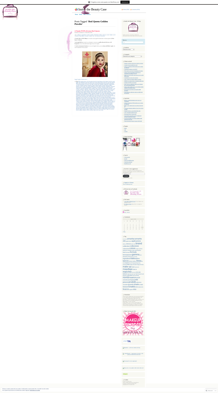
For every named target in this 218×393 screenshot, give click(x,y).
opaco (89, 101)
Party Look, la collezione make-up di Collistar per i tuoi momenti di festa (133, 85)
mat (88, 97)
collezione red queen (110, 89)
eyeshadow (78, 92)
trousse (112, 109)
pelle (136, 280)
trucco (77, 110)
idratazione (113, 93)
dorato (81, 91)
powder (79, 102)
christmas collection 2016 (85, 88)
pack (94, 101)
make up (104, 34)
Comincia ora (125, 2)
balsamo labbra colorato (100, 85)
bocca (81, 86)
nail (97, 98)
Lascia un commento (100, 35)
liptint (80, 96)
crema (140, 248)
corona (105, 90)
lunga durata (133, 264)
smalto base (98, 107)
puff (98, 102)
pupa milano (110, 102)
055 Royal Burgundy (99, 83)
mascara (133, 272)
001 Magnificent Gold (83, 82)
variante (84, 110)
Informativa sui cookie (35, 390)
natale (102, 99)
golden (110, 92)
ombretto (88, 100)
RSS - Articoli (127, 212)
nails (100, 99)
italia (101, 94)
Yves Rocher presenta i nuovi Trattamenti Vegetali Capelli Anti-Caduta (132, 116)
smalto (90, 35)
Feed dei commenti (128, 162)
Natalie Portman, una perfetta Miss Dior (132, 110)
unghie (80, 110)
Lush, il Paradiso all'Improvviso (130, 112)
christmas (99, 87)
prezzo (83, 102)
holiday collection (91, 93)
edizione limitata (86, 91)
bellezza (79, 34)
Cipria (88, 34)
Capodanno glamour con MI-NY (130, 69)
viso (97, 110)
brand (89, 86)
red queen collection (99, 103)
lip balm (98, 95)
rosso (77, 107)
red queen (83, 103)
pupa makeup (104, 102)
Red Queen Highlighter (84, 104)
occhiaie (84, 100)
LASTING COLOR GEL (81, 95)
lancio (106, 94)
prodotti (86, 102)
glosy (105, 92)
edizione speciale (93, 91)
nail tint (91, 99)
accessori (87, 84)
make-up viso (101, 96)
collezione (86, 89)
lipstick (77, 96)
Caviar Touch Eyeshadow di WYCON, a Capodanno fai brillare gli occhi (132, 73)
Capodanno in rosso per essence (131, 77)
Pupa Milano (81, 35)
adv (90, 84)
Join (125, 129)
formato (88, 92)
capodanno (94, 87)
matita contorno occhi (97, 97)
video (94, 110)
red (79, 103)
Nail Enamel (112, 98)
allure (92, 84)
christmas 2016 (105, 87)
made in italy (91, 96)
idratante (108, 93)
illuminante (96, 34)
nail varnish (96, 99)
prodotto (90, 102)
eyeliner (92, 34)
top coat (97, 109)
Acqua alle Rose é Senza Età (130, 114)
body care (85, 86)
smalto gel (91, 108)
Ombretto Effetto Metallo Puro (96, 100)
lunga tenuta (140, 264)
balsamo (86, 85)
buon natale (98, 86)
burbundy (103, 86)
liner (95, 95)
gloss (141, 254)
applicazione (111, 84)
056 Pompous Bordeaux (109, 83)
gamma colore (101, 92)
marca (82, 97)
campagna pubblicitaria (87, 87)
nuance (77, 100)
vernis (87, 110)
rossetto (86, 35)
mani (108, 34)
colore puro (92, 90)
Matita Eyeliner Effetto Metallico (108, 97)
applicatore (106, 84)
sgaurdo (83, 107)
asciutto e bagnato (80, 85)
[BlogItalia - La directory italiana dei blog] (131, 347)
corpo (108, 90)
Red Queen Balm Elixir (90, 103)
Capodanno (84, 34)
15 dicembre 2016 (88, 32)
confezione (101, 90)
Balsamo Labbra (91, 85)
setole (80, 107)
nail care (104, 98)
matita (91, 97)
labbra (100, 34)
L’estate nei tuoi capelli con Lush (130, 65)
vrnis (99, 110)
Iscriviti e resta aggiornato (131, 168)
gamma (95, 92)
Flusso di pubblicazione (129, 160)
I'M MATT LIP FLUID (100, 93)
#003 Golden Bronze (82, 81)
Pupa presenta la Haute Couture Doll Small (133, 121)
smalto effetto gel (105, 107)
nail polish (83, 99)
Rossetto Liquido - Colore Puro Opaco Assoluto (104, 106)
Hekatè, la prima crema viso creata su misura (133, 63)
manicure (109, 96)
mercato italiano (90, 98)
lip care (101, 95)
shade (91, 107)
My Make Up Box (127, 204)
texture (113, 108)
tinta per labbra (79, 109)
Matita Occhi (78, 98)
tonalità (90, 109)
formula (92, 92)
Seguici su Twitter (129, 182)
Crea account (127, 157)
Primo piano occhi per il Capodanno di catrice (133, 70)
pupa (100, 102)
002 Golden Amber (99, 82)
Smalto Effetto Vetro (84, 108)
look (87, 96)
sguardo (87, 107)
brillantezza (93, 86)
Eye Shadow (104, 91)
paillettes (105, 101)
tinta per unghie (86, 109)
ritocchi (82, 106)
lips (114, 95)
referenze (78, 106)
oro (91, 101)
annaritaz (81, 32)
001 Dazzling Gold (91, 81)
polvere (109, 101)
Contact (125, 131)
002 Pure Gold (106, 82)
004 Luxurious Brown (83, 83)
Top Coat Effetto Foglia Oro (104, 109)
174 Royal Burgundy (80, 84)
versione (91, 110)
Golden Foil (81, 93)
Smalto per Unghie (97, 108)
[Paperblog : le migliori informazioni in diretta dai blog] (127, 342)
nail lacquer (78, 99)
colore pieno (86, 90)
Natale (111, 34)
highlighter (86, 93)
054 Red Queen (91, 83)
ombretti (76, 35)
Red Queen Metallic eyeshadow (95, 104)
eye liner (99, 91)
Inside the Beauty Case (92, 9)
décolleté (78, 91)
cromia (111, 90)
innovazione (96, 94)
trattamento (140, 287)
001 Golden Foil (106, 81)
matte (85, 98)
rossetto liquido (91, 106)
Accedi (125, 158)
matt (83, 98)
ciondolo (93, 88)
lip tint (108, 95)
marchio (85, 97)
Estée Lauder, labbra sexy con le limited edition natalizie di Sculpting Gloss (133, 87)
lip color (105, 95)
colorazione (78, 90)
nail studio (88, 99)
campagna (108, 86)
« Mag (124, 231)
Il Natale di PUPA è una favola (130, 82)
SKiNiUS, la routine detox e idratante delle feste (134, 81)
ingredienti (92, 94)
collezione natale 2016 (100, 89)
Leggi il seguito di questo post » (81, 79)
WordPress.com (127, 163)
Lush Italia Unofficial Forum (129, 201)
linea (93, 95)
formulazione (127, 255)
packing (101, 101)
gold (108, 92)
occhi (114, 34)
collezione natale (92, 89)
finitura (85, 92)
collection (82, 89)
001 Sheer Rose (91, 82)
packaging (97, 101)
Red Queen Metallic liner (108, 104)
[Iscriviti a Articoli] (123, 212)
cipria (96, 88)
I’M (105, 93)
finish (82, 92)
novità (110, 99)
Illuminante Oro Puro (85, 94)
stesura (109, 108)
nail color (108, 98)
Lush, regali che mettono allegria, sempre (132, 79)
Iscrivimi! (126, 176)
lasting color (110, 94)
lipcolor (111, 95)
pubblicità (94, 102)
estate (133, 250)
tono (94, 109)
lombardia (84, 96)
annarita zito (96, 84)
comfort (96, 90)
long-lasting (135, 263)
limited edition (89, 95)
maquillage (78, 97)
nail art (100, 98)
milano (95, 98)
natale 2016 (106, 99)
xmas (102, 110)
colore (82, 90)
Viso (93, 35)
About (125, 128)
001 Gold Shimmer (99, 81)
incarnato (135, 256)
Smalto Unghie (104, 108)
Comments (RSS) (136, 9)
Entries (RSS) (126, 9)
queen (77, 103)
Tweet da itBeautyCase (127, 184)
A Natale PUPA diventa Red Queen (87, 31)
